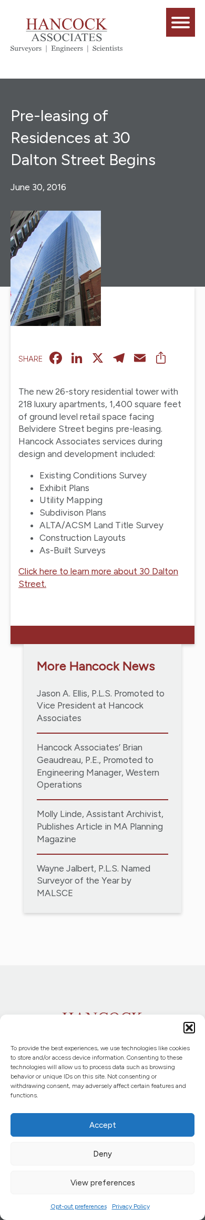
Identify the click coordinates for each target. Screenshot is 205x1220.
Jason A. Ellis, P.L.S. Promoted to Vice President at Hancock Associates (101, 706)
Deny (102, 1154)
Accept (102, 1125)
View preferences (102, 1183)
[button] (189, 1027)
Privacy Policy (131, 1206)
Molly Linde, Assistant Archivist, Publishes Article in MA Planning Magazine (100, 826)
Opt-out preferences (78, 1206)
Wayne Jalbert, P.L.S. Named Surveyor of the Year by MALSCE (93, 881)
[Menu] (180, 22)
